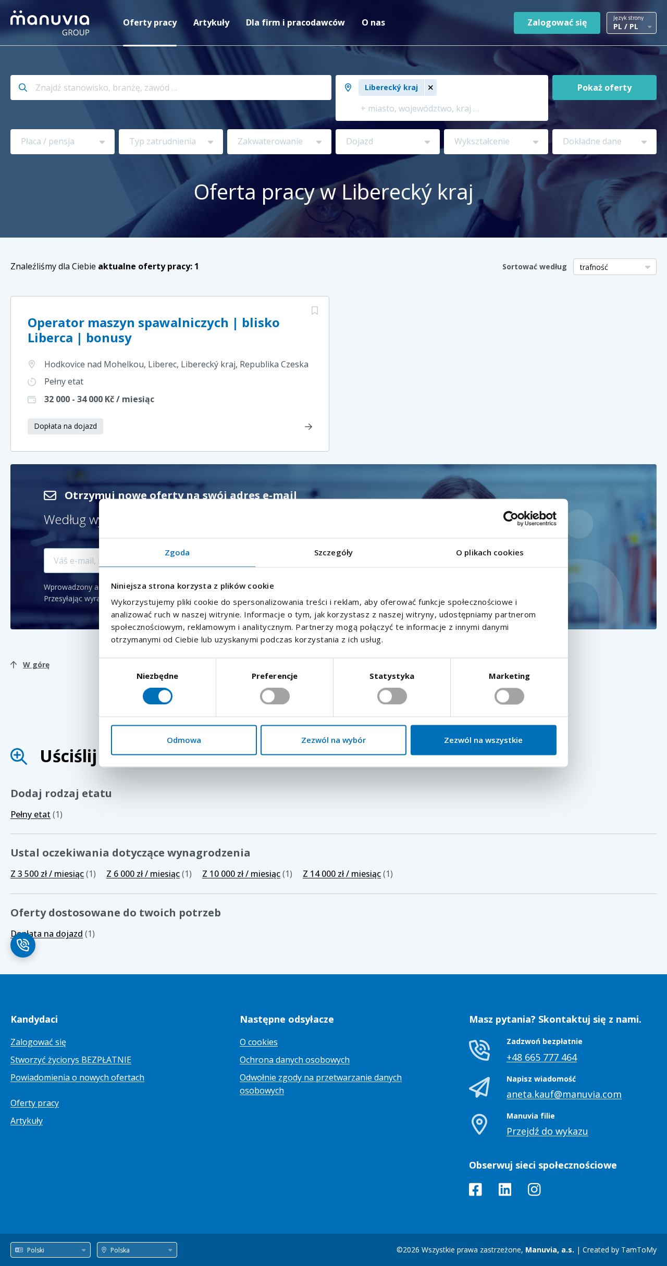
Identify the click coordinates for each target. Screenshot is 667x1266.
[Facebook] (475, 1191)
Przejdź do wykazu (547, 1131)
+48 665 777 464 (542, 1057)
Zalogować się (557, 22)
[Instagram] (534, 1191)
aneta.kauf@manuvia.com (564, 1094)
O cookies (259, 1042)
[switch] (275, 696)
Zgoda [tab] (177, 552)
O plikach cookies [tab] (490, 552)
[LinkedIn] (505, 1191)
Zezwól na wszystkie (483, 740)
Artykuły (211, 22)
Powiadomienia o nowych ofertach (77, 1077)
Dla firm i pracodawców (295, 22)
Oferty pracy (150, 22)
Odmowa (184, 740)
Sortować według (534, 266)
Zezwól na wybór (333, 740)
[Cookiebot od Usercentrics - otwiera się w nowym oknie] (511, 518)
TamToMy (639, 1250)
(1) (36, 814)
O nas (373, 22)
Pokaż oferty (604, 87)
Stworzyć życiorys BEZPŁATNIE (70, 1059)
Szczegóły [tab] (333, 552)
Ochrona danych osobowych (295, 1059)
